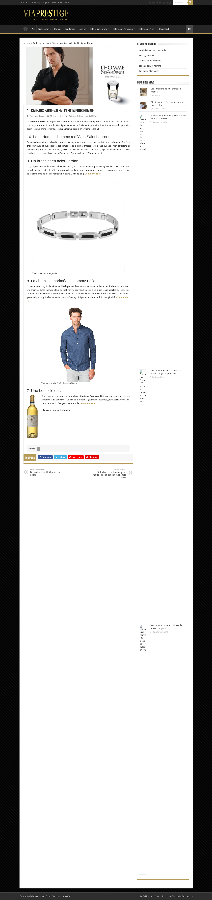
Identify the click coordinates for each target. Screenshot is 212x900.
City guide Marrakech (149, 71)
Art (33, 29)
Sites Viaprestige (39, 2)
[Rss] (150, 3)
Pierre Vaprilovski (37, 116)
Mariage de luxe (146, 55)
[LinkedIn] (167, 3)
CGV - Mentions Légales (150, 896)
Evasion (82, 29)
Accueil (25, 28)
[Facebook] (157, 3)
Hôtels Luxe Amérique (123, 29)
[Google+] (154, 3)
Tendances (70, 29)
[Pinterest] (163, 3)
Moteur (57, 29)
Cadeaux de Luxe (41, 43)
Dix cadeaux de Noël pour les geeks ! (45, 472)
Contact (24, 2)
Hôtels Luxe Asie (146, 29)
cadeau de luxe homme (150, 66)
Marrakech (164, 29)
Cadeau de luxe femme (150, 60)
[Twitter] (160, 3)
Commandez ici (93, 173)
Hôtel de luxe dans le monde (152, 50)
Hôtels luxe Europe (98, 29)
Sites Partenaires (59, 2)
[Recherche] (190, 2)
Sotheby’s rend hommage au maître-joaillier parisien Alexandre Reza (109, 474)
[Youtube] (170, 3)
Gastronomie (44, 29)
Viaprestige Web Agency (182, 896)
